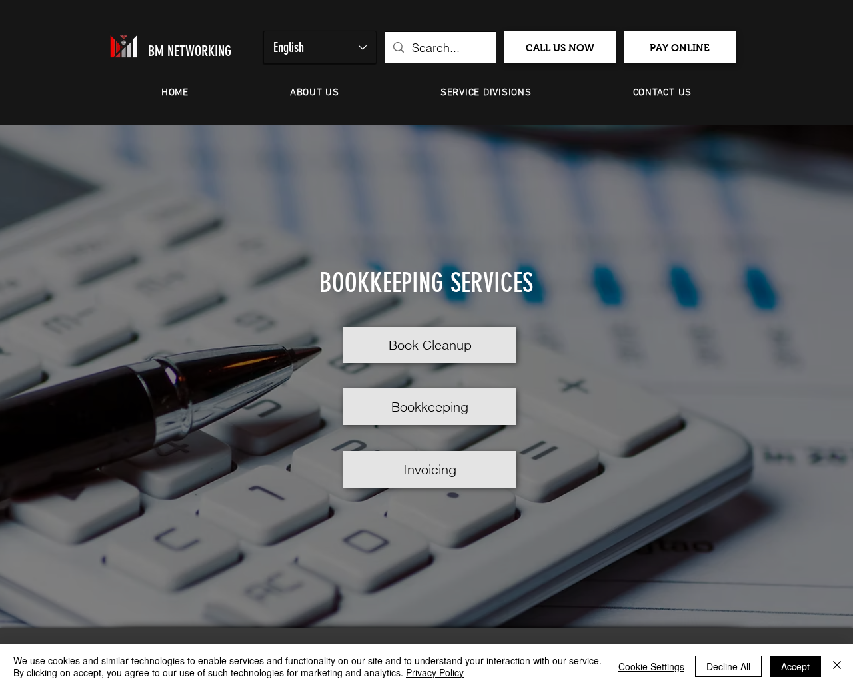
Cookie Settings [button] (651, 666)
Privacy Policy (435, 672)
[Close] (837, 666)
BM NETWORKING (189, 51)
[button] (314, 92)
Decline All (728, 666)
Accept (795, 666)
